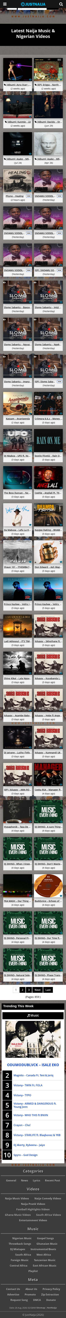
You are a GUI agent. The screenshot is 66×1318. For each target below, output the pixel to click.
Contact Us (13, 1289)
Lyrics (36, 1180)
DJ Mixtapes (17, 1249)
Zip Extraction (50, 1294)
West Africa (44, 1254)
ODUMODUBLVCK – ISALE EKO (33, 1064)
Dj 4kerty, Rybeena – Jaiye (29, 1145)
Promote (30, 1294)
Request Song (19, 1300)
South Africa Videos (48, 1215)
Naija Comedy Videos (47, 1198)
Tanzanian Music (44, 1260)
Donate (51, 1300)
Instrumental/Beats (43, 1249)
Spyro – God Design (25, 1155)
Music (34, 1015)
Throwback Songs (20, 1244)
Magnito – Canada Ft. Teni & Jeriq (33, 1075)
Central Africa (18, 1265)
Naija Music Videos (17, 1198)
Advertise (13, 1294)
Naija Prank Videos (33, 1204)
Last (48, 990)
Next (38, 990)
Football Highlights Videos (33, 1209)
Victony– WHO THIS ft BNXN (31, 1115)
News (24, 1180)
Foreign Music (20, 1260)
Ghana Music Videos (18, 1215)
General (11, 1180)
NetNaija (52, 1307)
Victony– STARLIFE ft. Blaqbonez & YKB (37, 1135)
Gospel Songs (45, 1238)
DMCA (37, 1300)
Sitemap (40, 1307)
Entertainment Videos (33, 1220)
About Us (31, 1289)
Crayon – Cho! (22, 1125)
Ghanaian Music (47, 1244)
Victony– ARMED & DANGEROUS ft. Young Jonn (35, 1105)
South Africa (23, 1254)
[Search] (61, 4)
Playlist (33, 1271)
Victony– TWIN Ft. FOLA (28, 1085)
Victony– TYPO (22, 1095)
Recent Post (52, 1180)
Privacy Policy (51, 1289)
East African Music (44, 1265)
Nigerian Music (22, 1238)
